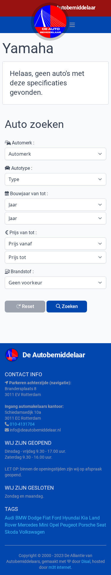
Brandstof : (21, 271)
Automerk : (22, 143)
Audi (9, 518)
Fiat (47, 518)
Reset (27, 306)
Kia (84, 518)
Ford (56, 518)
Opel (54, 525)
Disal (85, 561)
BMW (21, 518)
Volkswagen (32, 532)
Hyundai (71, 518)
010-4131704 (22, 424)
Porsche (86, 525)
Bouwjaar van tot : (28, 193)
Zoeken (69, 306)
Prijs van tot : (22, 232)
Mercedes (28, 525)
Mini (43, 525)
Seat (101, 525)
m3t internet (60, 567)
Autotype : (21, 168)
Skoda (11, 532)
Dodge (34, 518)
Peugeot (68, 525)
